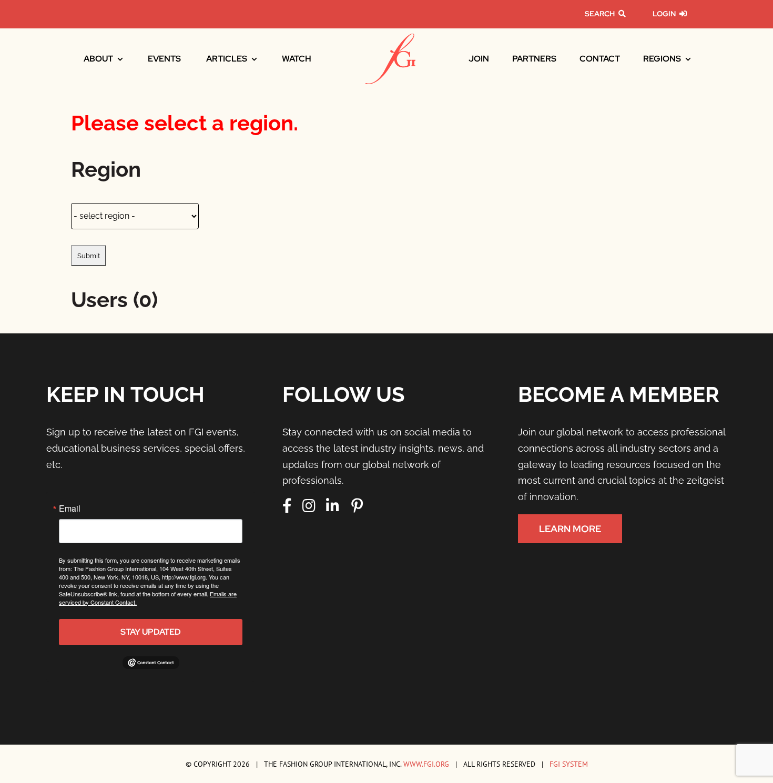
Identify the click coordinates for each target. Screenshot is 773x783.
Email (69, 508)
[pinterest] (357, 506)
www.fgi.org (426, 763)
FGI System (569, 763)
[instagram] (309, 506)
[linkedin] (332, 506)
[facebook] (287, 506)
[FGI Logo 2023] (390, 38)
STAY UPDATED (150, 631)
